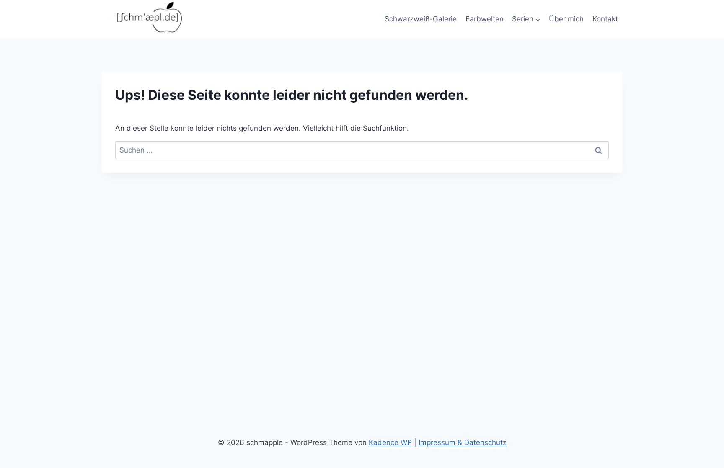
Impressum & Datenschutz (463, 442)
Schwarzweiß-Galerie (421, 19)
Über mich (566, 19)
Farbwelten (484, 19)
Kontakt (605, 19)
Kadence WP (390, 442)
